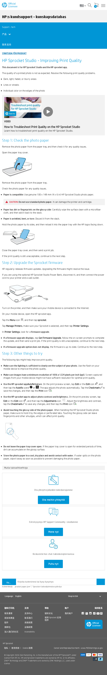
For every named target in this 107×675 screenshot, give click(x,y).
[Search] (89, 5)
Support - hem (8, 27)
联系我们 (28, 618)
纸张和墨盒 (9, 618)
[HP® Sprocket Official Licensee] (10, 5)
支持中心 (28, 613)
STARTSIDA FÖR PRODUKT (14, 53)
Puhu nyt (53, 564)
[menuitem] (12, 26)
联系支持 (6, 44)
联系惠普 (8, 613)
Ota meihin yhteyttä (53, 499)
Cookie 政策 (28, 648)
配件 (6, 622)
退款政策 (28, 622)
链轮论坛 (49, 613)
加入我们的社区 (11, 631)
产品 (4, 34)
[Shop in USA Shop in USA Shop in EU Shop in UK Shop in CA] (84, 5)
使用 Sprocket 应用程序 (53, 618)
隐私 (6, 648)
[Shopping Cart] (96, 5)
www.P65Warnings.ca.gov (92, 648)
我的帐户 (69, 613)
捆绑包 (7, 627)
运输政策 (28, 627)
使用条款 (15, 648)
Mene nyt (53, 532)
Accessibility (30, 631)
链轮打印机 (9, 608)
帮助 (47, 608)
